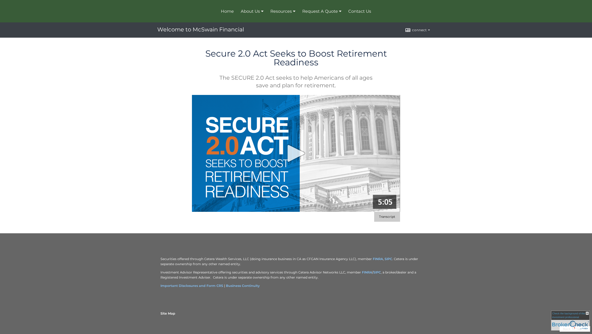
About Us (250, 11)
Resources (281, 11)
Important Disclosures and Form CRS (191, 286)
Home (227, 11)
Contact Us (359, 11)
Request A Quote (320, 11)
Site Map (167, 313)
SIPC (388, 259)
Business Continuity (243, 286)
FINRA (378, 259)
